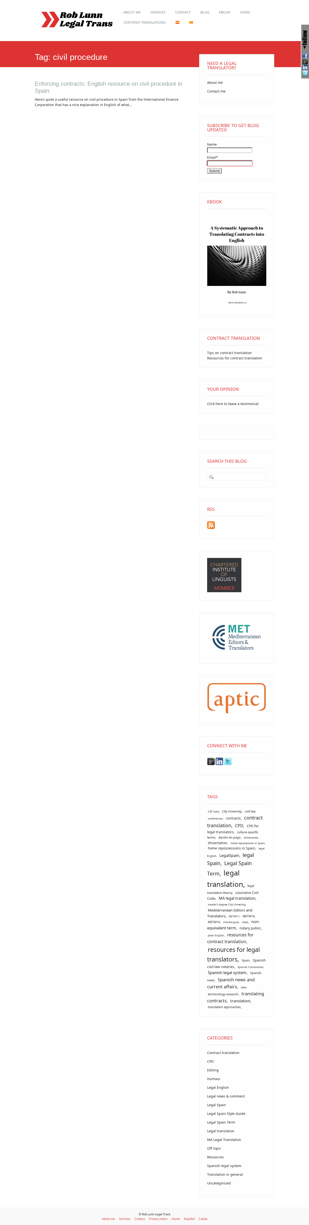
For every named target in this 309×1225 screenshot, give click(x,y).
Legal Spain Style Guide (226, 1113)
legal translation (225, 878)
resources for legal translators (233, 954)
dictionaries (251, 837)
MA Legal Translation (224, 1139)
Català (203, 1219)
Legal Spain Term (221, 1122)
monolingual (231, 922)
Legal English (218, 1087)
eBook (225, 12)
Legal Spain (216, 1105)
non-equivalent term (233, 925)
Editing (213, 1070)
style (243, 987)
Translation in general (225, 1174)
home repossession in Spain (248, 843)
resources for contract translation (230, 938)
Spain (246, 960)
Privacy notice (158, 1219)
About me (132, 12)
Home (245, 12)
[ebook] (236, 307)
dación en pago (229, 837)
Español (189, 1219)
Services (158, 12)
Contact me (216, 91)
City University (232, 811)
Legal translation (220, 1131)
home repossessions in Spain (231, 848)
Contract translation (223, 1052)
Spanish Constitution (250, 967)
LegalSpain (229, 855)
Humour (213, 1078)
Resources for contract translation (234, 358)
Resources (215, 1157)
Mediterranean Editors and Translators (229, 913)
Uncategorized (219, 1183)
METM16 (214, 922)
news (245, 922)
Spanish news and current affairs (231, 983)
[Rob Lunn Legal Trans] (77, 30)
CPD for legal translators (233, 829)
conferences (215, 818)
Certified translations (144, 22)
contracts (233, 818)
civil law (250, 811)
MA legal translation (237, 898)
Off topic (214, 1148)
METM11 (234, 916)
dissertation (217, 842)
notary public (250, 928)
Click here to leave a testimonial (233, 403)
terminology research (223, 994)
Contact (183, 12)
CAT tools (213, 811)
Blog (204, 12)
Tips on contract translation (229, 352)
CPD (239, 825)
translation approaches (224, 1007)
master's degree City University (227, 904)
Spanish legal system (227, 972)
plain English (216, 935)
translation (240, 1001)
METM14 (249, 916)
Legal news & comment (226, 1096)
